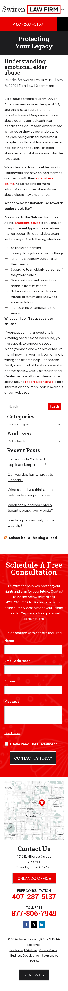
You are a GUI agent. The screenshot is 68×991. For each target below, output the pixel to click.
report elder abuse (39, 381)
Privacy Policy (48, 950)
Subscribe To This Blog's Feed (33, 538)
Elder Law (26, 86)
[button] (62, 26)
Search (54, 406)
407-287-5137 (28, 24)
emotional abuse (27, 222)
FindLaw (34, 961)
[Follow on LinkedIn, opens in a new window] (42, 924)
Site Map (31, 950)
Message (12, 701)
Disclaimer (12, 733)
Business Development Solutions (32, 955)
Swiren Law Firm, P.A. (38, 80)
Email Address (17, 660)
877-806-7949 (34, 913)
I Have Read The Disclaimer (33, 744)
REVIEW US (34, 975)
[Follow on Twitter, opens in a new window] (34, 924)
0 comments (45, 86)
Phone (9, 681)
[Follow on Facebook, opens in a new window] (26, 924)
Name (9, 640)
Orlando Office (34, 878)
